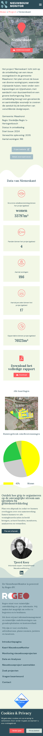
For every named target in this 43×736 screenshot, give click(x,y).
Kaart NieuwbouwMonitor (15, 647)
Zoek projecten (10, 670)
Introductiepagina (12, 641)
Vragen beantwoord (13, 676)
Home (3, 11)
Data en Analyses (11, 659)
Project (12, 11)
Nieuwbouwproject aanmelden (18, 664)
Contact (6, 682)
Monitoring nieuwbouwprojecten (19, 653)
